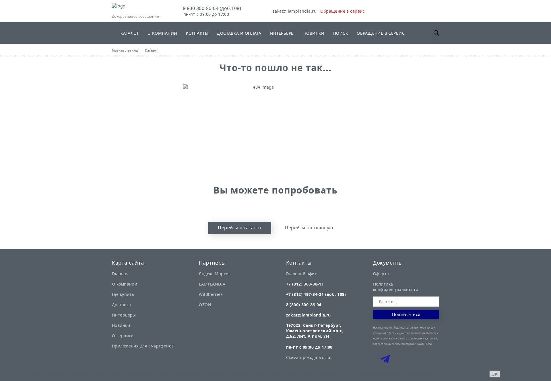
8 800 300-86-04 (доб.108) (212, 8)
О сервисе (122, 335)
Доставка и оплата (239, 33)
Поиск (340, 33)
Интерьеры (282, 33)
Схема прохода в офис (309, 357)
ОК (495, 374)
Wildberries (211, 294)
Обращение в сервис (381, 33)
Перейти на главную (309, 228)
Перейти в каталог (240, 227)
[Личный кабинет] (368, 11)
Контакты (197, 33)
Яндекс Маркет (214, 273)
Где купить (123, 294)
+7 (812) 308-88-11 (305, 284)
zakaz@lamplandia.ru (295, 11)
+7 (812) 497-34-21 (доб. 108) (316, 294)
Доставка (121, 304)
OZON (205, 304)
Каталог (130, 33)
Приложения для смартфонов (143, 346)
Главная (120, 273)
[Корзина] (381, 11)
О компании (162, 33)
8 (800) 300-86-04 (303, 304)
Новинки (314, 33)
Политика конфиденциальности (395, 286)
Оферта (381, 273)
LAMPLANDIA (212, 284)
